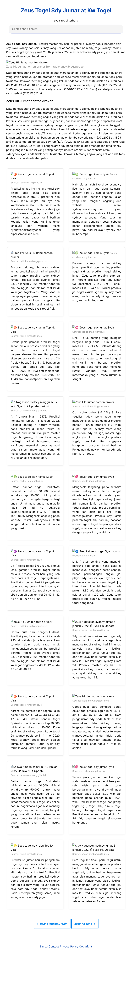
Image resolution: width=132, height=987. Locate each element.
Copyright (85, 946)
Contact (53, 946)
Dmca (44, 946)
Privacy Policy (69, 946)
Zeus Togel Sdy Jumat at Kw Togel (66, 10)
